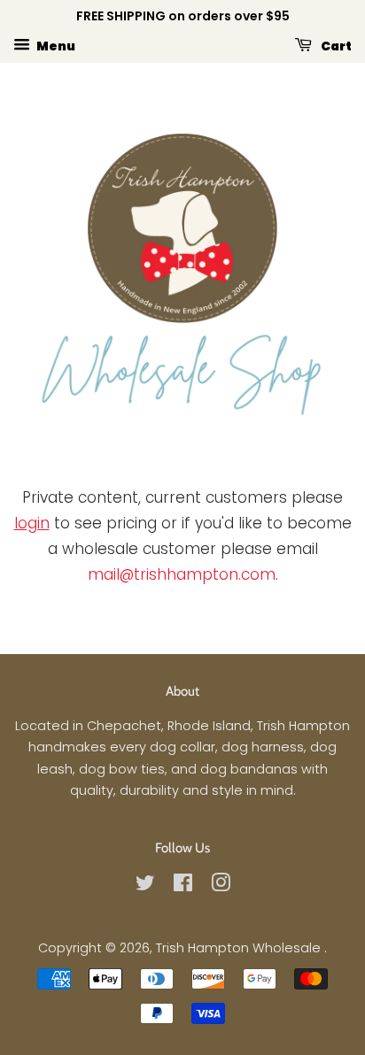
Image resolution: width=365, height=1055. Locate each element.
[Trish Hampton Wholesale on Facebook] (183, 886)
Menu (55, 45)
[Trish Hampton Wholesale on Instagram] (220, 886)
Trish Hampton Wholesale (240, 948)
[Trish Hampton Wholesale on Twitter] (145, 886)
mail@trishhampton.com (182, 574)
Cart (335, 45)
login (32, 523)
